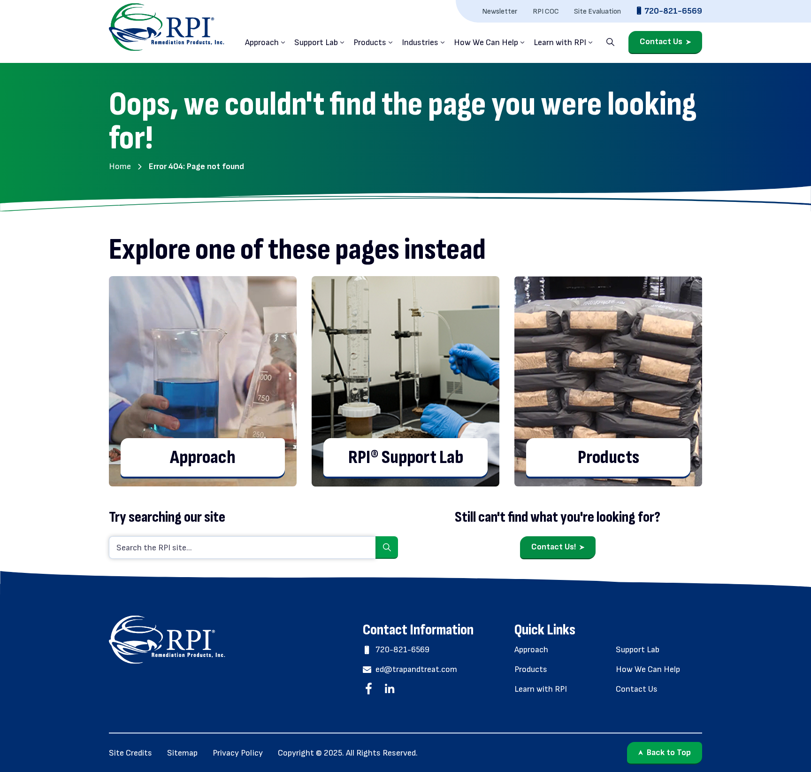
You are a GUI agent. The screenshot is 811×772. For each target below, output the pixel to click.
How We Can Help (486, 42)
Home (120, 166)
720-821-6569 (673, 11)
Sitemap (182, 753)
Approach (262, 42)
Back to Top (669, 752)
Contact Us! (553, 547)
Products (369, 42)
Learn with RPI (560, 42)
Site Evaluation (597, 11)
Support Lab (316, 42)
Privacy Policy (238, 753)
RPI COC (546, 11)
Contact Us (661, 42)
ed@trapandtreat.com (416, 669)
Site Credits (130, 753)
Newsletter (500, 11)
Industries (420, 42)
